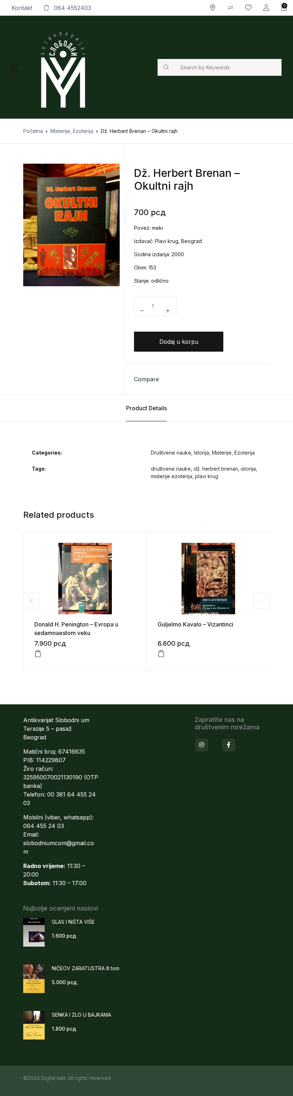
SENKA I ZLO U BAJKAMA (81, 1015)
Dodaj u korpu (178, 341)
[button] (266, 7)
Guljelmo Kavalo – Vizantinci (195, 624)
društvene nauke (171, 469)
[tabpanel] (71, 225)
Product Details (146, 408)
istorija (248, 469)
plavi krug (206, 476)
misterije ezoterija (171, 476)
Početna (33, 131)
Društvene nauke (171, 453)
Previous (31, 601)
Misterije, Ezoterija (71, 131)
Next (262, 601)
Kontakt (21, 7)
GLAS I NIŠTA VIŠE (73, 922)
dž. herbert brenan (216, 469)
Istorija (201, 453)
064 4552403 (71, 7)
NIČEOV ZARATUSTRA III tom (85, 968)
